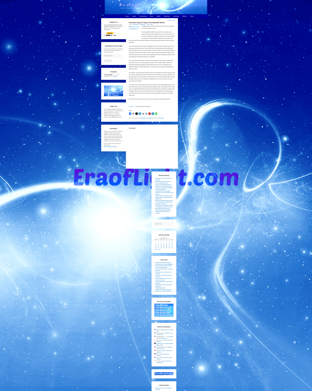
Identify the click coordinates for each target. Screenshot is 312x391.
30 (169, 247)
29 (166, 247)
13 (161, 244)
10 (172, 243)
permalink (161, 118)
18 (155, 246)
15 (166, 244)
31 (172, 247)
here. (109, 29)
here (120, 140)
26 (158, 247)
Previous (169, 20)
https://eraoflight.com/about (110, 146)
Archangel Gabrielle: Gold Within (162, 191)
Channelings (142, 118)
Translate (115, 76)
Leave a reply (149, 24)
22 (166, 246)
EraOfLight (142, 24)
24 (172, 246)
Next (174, 20)
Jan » (159, 249)
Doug (157, 329)
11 (155, 244)
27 (161, 247)
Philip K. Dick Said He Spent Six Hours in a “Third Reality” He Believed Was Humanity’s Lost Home (164, 202)
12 (158, 244)
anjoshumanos (159, 343)
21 (163, 246)
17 (172, 244)
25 (155, 247)
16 (169, 244)
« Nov (155, 249)
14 (163, 244)
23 (169, 246)
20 (161, 246)
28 (163, 247)
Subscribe (108, 60)
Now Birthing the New (160, 288)
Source (132, 106)
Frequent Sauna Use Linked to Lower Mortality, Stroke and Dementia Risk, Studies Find (163, 197)
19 (158, 246)
